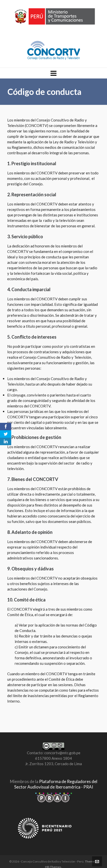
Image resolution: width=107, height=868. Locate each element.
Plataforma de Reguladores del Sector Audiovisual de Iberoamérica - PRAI (55, 784)
